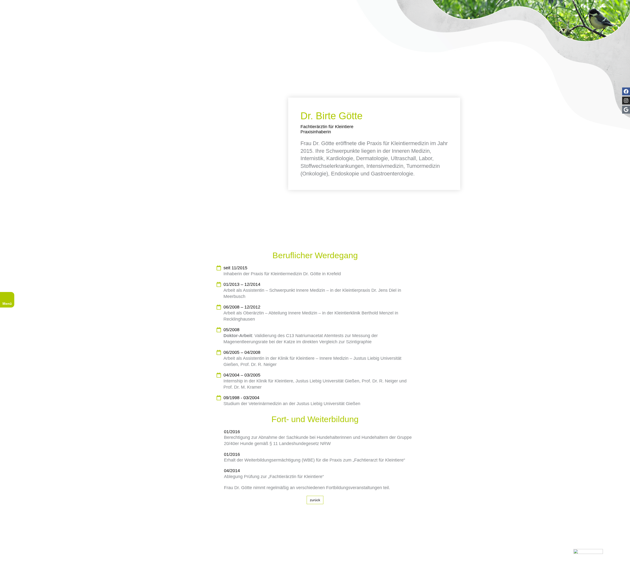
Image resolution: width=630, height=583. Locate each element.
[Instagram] (626, 100)
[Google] (626, 110)
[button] (70, 574)
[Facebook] (626, 91)
